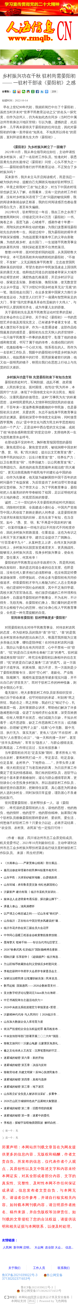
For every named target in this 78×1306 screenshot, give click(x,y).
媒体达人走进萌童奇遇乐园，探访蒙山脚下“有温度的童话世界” (32, 899)
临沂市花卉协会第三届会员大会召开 (26, 928)
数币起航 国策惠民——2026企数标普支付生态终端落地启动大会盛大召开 (32, 985)
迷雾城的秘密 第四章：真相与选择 (25, 1079)
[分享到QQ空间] (14, 91)
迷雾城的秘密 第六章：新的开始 (24, 1057)
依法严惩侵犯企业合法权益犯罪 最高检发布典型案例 (32, 1028)
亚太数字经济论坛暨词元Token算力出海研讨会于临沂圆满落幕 (32, 992)
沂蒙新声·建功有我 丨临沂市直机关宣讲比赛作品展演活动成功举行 (32, 891)
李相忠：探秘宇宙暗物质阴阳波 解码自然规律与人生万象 (32, 1122)
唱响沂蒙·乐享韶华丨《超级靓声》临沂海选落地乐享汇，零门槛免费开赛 (32, 956)
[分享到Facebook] (37, 91)
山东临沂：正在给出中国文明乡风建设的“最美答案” (32, 920)
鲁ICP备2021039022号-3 (19, 1275)
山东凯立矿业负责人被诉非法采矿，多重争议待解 (32, 1093)
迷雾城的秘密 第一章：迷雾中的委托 (26, 1115)
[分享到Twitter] (42, 91)
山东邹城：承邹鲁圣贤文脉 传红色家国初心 (31, 884)
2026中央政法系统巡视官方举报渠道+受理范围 (32, 1007)
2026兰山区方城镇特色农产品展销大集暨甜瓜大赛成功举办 (32, 1101)
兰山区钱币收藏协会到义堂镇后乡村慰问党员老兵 (32, 964)
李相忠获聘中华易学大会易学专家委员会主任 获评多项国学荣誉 (32, 971)
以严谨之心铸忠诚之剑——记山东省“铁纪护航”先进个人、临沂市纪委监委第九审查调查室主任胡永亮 (32, 913)
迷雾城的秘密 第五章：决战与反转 (25, 1065)
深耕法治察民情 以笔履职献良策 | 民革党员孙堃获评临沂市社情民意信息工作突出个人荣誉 (32, 978)
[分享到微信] (23, 91)
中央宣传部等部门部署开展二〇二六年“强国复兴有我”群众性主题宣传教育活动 (32, 1036)
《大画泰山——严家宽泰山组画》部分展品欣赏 (32, 863)
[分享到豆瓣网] (33, 91)
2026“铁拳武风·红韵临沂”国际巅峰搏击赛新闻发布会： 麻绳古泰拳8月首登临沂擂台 (32, 949)
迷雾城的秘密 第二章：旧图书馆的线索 (28, 1108)
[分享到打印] (46, 91)
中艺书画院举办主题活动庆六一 (23, 1000)
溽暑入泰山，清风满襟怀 (19, 906)
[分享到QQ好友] (28, 91)
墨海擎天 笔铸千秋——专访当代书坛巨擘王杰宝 (32, 942)
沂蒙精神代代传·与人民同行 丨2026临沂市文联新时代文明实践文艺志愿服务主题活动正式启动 (32, 1014)
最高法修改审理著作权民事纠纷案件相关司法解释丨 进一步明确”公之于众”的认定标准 (32, 870)
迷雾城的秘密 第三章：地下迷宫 (24, 1086)
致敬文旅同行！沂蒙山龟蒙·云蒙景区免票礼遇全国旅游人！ (32, 1043)
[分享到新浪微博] (19, 91)
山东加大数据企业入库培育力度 (23, 1021)
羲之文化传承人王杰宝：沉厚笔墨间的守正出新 (32, 1050)
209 (54, 91)
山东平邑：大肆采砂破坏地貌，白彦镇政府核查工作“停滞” (32, 877)
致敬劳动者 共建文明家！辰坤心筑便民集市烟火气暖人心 (32, 1072)
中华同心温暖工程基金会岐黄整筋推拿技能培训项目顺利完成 (32, 935)
